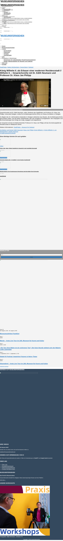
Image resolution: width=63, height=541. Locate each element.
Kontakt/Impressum (7, 466)
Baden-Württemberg (13, 67)
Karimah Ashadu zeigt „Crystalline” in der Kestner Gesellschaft (15, 159)
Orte (3, 15)
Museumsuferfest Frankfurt (9, 333)
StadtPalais (3, 67)
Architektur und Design (7, 130)
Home (3, 8)
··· (2, 28)
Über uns (4, 25)
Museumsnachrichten (7, 6)
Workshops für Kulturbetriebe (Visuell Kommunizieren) (18, 18)
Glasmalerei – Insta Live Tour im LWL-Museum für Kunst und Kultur (24, 363)
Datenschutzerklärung (8, 467)
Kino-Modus (19, 109)
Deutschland (7, 12)
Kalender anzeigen (4, 366)
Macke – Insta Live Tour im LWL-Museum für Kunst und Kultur (22, 341)
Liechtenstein (7, 17)
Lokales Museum (13, 131)
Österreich (7, 10)
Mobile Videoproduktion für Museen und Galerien (16, 19)
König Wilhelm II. (39, 130)
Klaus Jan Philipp (28, 130)
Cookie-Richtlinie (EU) (8, 469)
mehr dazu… (3, 480)
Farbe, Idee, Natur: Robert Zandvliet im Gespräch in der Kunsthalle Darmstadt (18, 148)
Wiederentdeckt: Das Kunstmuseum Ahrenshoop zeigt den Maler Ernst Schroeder (19, 171)
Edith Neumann (18, 130)
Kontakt (4, 26)
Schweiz (6, 15)
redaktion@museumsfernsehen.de (7, 451)
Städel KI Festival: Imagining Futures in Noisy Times (18, 356)
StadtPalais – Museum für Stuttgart (24, 127)
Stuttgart (30, 67)
